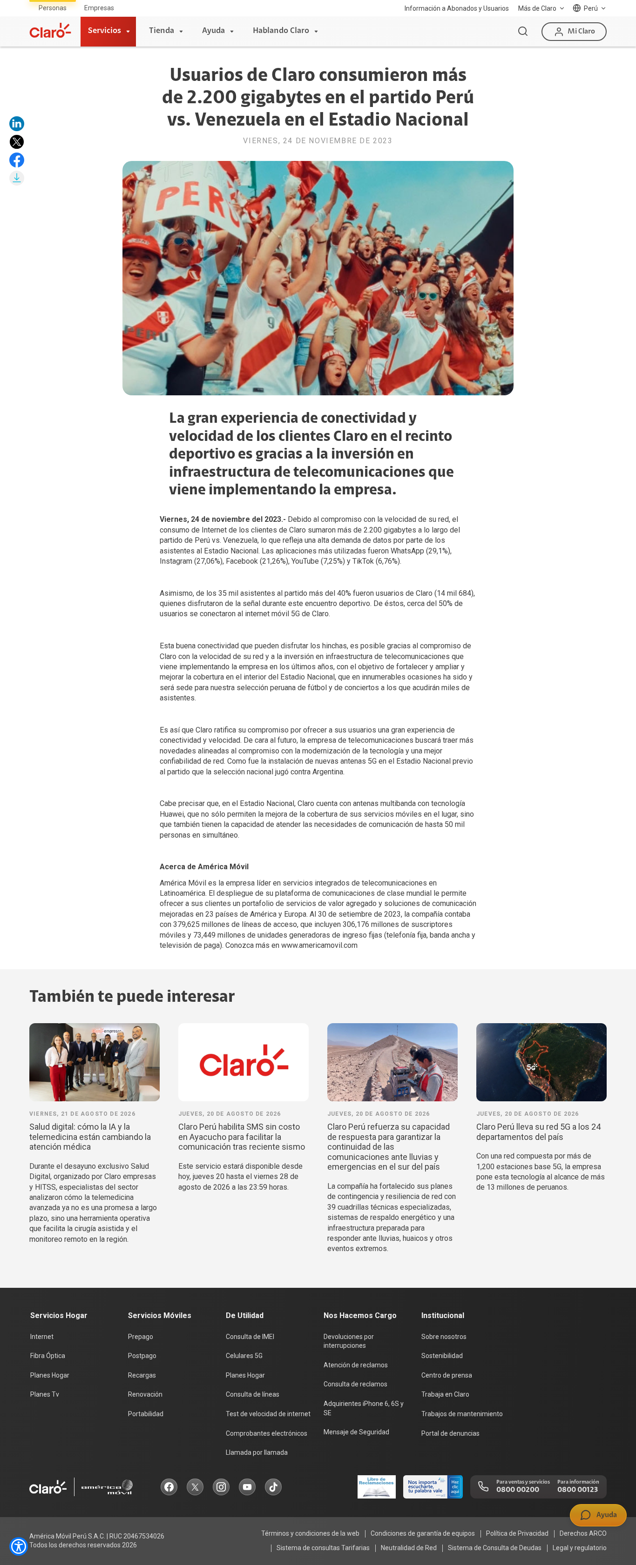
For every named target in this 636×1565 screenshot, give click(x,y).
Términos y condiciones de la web (310, 1533)
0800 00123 (577, 1490)
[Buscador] (523, 32)
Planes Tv (44, 1394)
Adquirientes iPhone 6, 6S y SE (364, 1408)
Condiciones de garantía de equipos (423, 1533)
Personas (53, 8)
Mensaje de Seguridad (356, 1432)
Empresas (99, 8)
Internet (42, 1336)
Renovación (145, 1394)
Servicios (104, 31)
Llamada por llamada (257, 1452)
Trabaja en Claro (445, 1394)
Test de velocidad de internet (268, 1414)
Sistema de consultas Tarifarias (323, 1548)
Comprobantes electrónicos (266, 1433)
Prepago (140, 1336)
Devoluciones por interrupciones (349, 1341)
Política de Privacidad (517, 1533)
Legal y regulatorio (580, 1548)
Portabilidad (145, 1414)
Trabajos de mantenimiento (462, 1414)
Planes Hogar (49, 1375)
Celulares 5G (244, 1355)
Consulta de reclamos (355, 1384)
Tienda (161, 31)
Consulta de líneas (252, 1394)
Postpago (142, 1355)
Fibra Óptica (47, 1355)
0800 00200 (517, 1490)
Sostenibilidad (442, 1355)
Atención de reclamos (356, 1365)
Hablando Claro (281, 31)
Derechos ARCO (583, 1533)
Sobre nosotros (444, 1336)
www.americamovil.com (319, 945)
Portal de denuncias (450, 1433)
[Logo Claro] (50, 30)
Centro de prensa (446, 1375)
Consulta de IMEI (250, 1336)
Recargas (142, 1375)
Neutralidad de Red (409, 1548)
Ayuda (213, 31)
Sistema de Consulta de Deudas (494, 1548)
